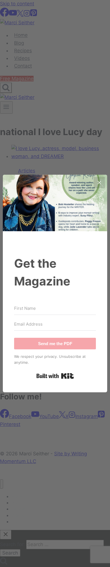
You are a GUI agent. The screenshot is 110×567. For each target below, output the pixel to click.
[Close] (99, 182)
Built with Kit (55, 376)
